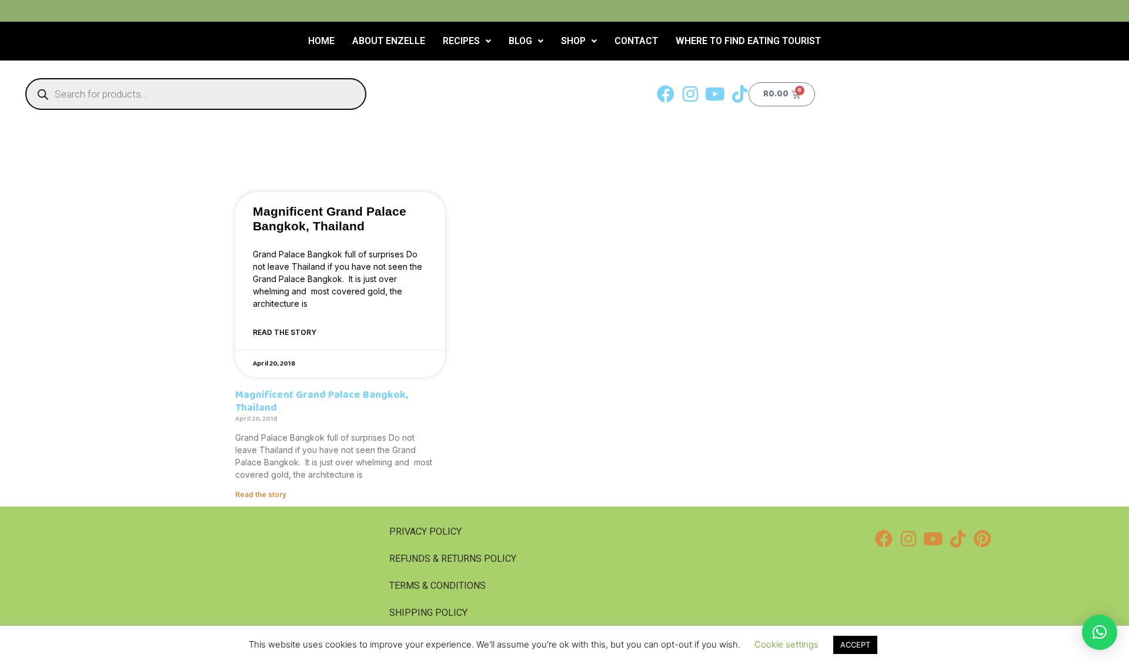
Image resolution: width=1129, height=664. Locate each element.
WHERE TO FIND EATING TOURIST (748, 40)
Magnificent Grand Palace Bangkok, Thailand (321, 401)
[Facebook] (665, 94)
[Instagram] (690, 94)
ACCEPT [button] (855, 644)
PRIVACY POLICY (425, 531)
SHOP (573, 40)
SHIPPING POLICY (428, 612)
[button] (467, 41)
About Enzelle (388, 40)
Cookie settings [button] (786, 644)
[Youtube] (715, 94)
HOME (321, 40)
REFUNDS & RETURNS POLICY (452, 558)
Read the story (284, 332)
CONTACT (636, 40)
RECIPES (461, 40)
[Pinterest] (982, 539)
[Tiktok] (740, 94)
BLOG (520, 40)
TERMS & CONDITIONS (437, 585)
